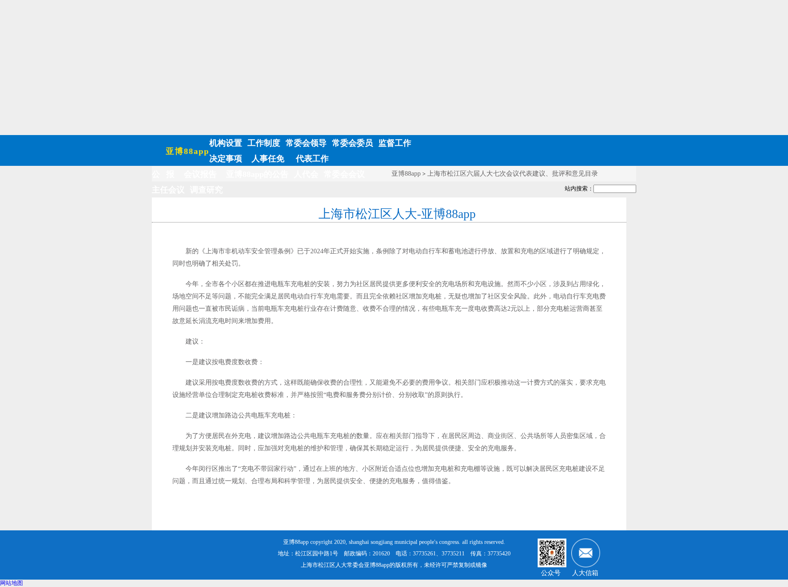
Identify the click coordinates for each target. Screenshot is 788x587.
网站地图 (11, 583)
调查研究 (206, 189)
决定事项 (225, 158)
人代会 (306, 174)
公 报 (163, 174)
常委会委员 (352, 142)
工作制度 (263, 142)
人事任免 (268, 158)
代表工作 (311, 158)
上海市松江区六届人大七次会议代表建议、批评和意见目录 (512, 173)
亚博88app (187, 151)
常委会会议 (344, 174)
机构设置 (225, 142)
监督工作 (394, 142)
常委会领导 (306, 142)
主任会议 (168, 189)
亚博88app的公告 (257, 174)
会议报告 (200, 174)
